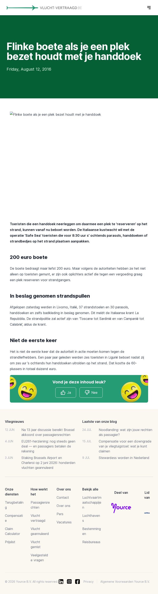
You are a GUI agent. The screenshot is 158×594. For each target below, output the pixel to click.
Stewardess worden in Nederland (124, 458)
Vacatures (64, 522)
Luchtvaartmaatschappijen (91, 502)
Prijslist (10, 542)
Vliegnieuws (14, 421)
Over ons (63, 506)
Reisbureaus (91, 542)
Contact (63, 497)
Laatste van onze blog (99, 421)
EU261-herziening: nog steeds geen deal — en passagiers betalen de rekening (48, 446)
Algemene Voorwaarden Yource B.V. (125, 581)
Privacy (89, 581)
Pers (60, 514)
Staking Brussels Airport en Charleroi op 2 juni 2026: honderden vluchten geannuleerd (48, 463)
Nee (94, 392)
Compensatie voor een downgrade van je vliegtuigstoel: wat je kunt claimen (125, 446)
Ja (69, 392)
